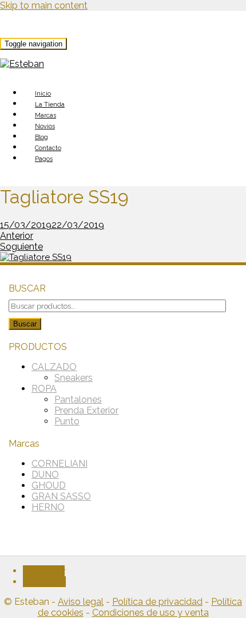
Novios (45, 126)
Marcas (45, 115)
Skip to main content (44, 5)
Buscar (25, 324)
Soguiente (21, 246)
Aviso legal (81, 601)
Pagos (44, 159)
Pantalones (78, 399)
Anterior (16, 235)
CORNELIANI (59, 463)
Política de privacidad (157, 601)
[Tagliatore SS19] (36, 257)
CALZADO (54, 366)
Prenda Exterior (86, 410)
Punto (67, 421)
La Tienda (50, 104)
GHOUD (48, 485)
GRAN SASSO (61, 496)
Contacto (48, 148)
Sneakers (73, 377)
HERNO (48, 507)
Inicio (43, 93)
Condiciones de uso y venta (150, 612)
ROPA (44, 388)
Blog (41, 137)
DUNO (45, 474)
